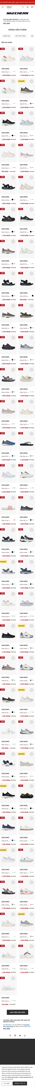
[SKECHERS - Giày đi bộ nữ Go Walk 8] (8, 793)
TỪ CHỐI (6, 1083)
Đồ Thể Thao (21, 36)
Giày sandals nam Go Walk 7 (11, 905)
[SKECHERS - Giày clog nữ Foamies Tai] (8, 152)
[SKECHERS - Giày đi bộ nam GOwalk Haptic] (8, 344)
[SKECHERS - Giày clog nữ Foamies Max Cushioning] (8, 56)
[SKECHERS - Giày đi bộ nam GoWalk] (26, 216)
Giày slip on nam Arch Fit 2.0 (11, 264)
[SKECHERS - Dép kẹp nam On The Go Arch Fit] (26, 440)
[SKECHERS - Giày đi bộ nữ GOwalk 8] (8, 825)
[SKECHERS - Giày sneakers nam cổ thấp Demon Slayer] (26, 536)
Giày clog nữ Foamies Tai (10, 168)
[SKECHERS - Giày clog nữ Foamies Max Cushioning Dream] (26, 56)
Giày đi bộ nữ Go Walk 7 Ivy (10, 712)
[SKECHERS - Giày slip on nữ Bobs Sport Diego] (26, 184)
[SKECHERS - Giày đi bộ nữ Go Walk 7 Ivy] (26, 152)
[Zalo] (25, 1035)
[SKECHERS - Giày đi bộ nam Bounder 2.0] (8, 665)
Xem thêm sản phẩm (17, 1012)
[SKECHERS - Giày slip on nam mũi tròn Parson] (26, 504)
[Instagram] (15, 1035)
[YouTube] (20, 1035)
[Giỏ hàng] (32, 7)
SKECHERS (5, 69)
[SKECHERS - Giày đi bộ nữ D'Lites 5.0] (26, 248)
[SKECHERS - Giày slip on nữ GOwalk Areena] (8, 472)
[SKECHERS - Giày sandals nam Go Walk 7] (8, 889)
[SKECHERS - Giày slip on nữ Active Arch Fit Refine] (8, 408)
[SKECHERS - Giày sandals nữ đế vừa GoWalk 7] (8, 280)
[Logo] (9, 7)
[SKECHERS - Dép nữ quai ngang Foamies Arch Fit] (8, 729)
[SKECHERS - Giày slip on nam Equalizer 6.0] (8, 921)
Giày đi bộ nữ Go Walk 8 (9, 809)
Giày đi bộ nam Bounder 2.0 (11, 680)
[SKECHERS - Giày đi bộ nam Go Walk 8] (26, 88)
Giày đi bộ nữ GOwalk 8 (9, 841)
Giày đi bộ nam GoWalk (27, 232)
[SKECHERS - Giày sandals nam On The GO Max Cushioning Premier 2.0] (8, 184)
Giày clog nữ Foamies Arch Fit (11, 1001)
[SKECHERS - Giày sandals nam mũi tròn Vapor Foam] (8, 536)
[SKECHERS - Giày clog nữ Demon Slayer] (26, 953)
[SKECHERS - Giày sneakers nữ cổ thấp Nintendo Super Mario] (26, 632)
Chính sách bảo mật (25, 1077)
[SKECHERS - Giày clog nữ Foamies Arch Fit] (8, 985)
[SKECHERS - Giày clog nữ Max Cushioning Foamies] (26, 408)
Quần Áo (6, 36)
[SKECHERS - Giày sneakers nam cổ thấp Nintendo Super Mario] (26, 665)
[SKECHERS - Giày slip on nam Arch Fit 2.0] (8, 248)
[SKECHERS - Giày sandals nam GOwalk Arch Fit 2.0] (26, 312)
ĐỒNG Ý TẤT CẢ (20, 1083)
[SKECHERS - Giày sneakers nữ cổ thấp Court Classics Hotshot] (26, 825)
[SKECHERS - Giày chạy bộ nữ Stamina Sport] (26, 729)
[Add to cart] (13, 49)
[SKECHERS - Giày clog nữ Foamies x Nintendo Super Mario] (26, 376)
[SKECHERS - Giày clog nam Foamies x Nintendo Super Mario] (26, 793)
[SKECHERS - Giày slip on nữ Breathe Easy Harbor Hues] (26, 761)
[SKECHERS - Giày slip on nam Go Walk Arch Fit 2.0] (8, 312)
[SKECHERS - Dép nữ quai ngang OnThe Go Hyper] (8, 504)
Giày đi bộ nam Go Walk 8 (10, 136)
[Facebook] (10, 1035)
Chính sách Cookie (12, 1077)
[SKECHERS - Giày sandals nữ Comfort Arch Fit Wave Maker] (26, 280)
